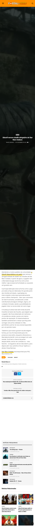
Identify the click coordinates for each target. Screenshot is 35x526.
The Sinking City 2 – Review (16, 449)
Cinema (11, 454)
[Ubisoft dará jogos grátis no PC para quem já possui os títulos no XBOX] (25, 499)
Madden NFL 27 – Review (15, 481)
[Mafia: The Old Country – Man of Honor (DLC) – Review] (5, 473)
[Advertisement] (17, 420)
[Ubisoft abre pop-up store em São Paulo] (25, 520)
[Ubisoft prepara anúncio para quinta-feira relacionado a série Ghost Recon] (9, 499)
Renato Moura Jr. (10, 142)
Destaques (12, 447)
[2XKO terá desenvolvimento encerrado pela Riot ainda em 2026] (5, 464)
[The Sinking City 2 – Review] (5, 449)
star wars (10, 357)
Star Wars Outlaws (8, 352)
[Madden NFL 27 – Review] (5, 481)
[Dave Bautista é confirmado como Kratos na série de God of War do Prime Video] (5, 456)
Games (17, 134)
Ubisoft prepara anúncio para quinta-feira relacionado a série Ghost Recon (9, 510)
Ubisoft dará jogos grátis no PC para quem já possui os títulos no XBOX (25, 510)
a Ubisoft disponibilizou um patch (17, 273)
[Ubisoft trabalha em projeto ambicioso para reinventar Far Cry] (9, 520)
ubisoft (16, 357)
